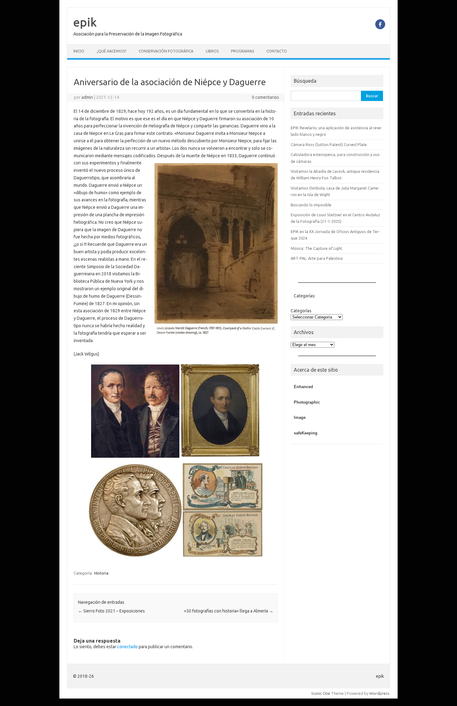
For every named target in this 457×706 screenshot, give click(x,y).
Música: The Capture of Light (316, 248)
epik (85, 22)
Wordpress (379, 693)
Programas (242, 51)
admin (87, 97)
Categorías (301, 310)
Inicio (78, 51)
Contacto (276, 51)
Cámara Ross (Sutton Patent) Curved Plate (329, 144)
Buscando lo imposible (311, 205)
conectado (127, 646)
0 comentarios (265, 97)
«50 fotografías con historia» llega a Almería (228, 610)
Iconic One (321, 693)
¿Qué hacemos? (111, 51)
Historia (101, 573)
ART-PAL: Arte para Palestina (317, 258)
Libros (212, 51)
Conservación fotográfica (166, 51)
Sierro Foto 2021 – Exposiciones (111, 610)
